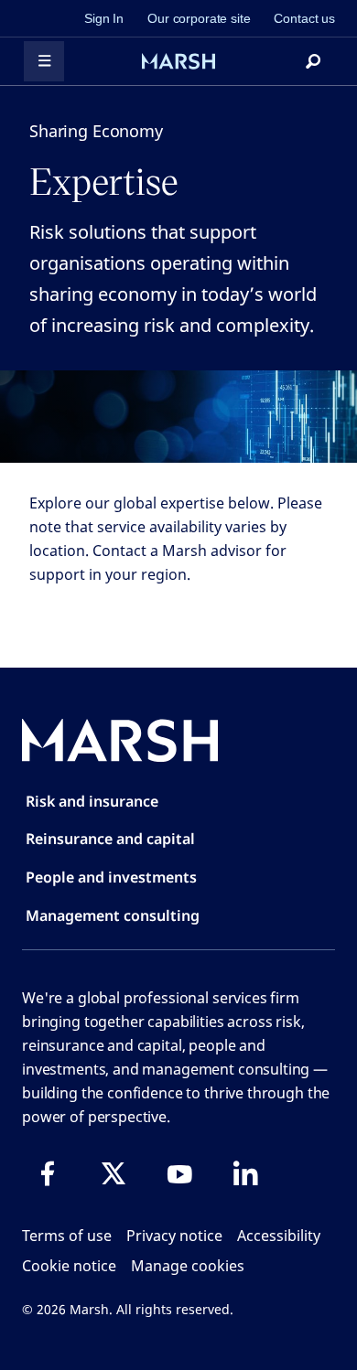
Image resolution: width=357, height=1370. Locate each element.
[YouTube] (179, 1173)
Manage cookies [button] (187, 1266)
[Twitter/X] (113, 1173)
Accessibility (278, 1236)
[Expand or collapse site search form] (313, 61)
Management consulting (113, 915)
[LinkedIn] (245, 1173)
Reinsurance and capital (110, 839)
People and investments (111, 877)
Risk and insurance (92, 801)
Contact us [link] (304, 18)
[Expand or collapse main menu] (44, 61)
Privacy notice (174, 1236)
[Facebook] (48, 1173)
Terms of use (67, 1236)
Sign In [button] (104, 18)
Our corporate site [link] (198, 18)
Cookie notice (69, 1266)
